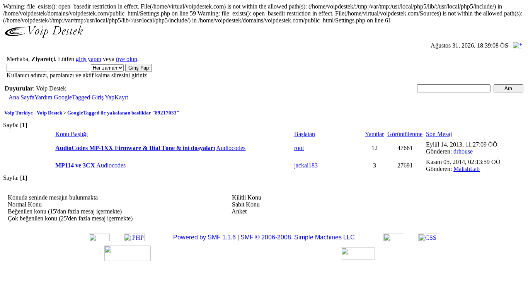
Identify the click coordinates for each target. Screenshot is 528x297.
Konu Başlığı (71, 134)
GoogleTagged (72, 97)
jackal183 (306, 165)
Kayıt (121, 97)
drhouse (463, 151)
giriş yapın (88, 59)
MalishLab (466, 169)
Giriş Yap (103, 97)
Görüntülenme (404, 134)
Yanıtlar (374, 134)
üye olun (126, 59)
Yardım (43, 97)
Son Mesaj (439, 134)
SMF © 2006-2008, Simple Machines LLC (297, 237)
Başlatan (304, 134)
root (299, 148)
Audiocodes (230, 148)
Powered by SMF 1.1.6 (204, 237)
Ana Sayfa (21, 97)
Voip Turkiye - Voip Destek (33, 113)
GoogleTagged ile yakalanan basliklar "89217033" (123, 113)
